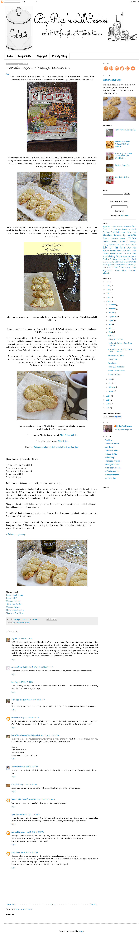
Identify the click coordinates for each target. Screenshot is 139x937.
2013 (108, 400)
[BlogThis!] (49, 619)
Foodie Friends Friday (14, 595)
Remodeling (122, 259)
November (112, 309)
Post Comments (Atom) (24, 909)
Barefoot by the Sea (112, 468)
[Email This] (47, 619)
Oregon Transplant (112, 475)
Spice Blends (111, 265)
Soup (105, 265)
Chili (134, 232)
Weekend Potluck (12, 607)
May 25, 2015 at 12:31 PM (50, 735)
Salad (134, 259)
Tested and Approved (123, 265)
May (110, 332)
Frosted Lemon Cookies (116, 371)
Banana (128, 227)
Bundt (113, 232)
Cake (118, 232)
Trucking (127, 268)
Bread (134, 229)
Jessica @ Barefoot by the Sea (23, 667)
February (112, 387)
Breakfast (106, 232)
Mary (13, 853)
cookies (26, 623)
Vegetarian (107, 270)
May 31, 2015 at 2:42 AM (35, 832)
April (110, 379)
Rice (128, 259)
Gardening (123, 241)
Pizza (129, 254)
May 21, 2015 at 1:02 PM (23, 639)
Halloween (112, 245)
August (111, 321)
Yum (7, 74)
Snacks (133, 262)
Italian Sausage (125, 244)
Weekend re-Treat (13, 601)
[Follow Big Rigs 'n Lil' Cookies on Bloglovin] (112, 418)
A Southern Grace (111, 471)
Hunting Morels (113, 359)
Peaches (106, 254)
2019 (108, 286)
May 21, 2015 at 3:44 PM (44, 667)
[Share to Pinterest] (56, 619)
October (112, 313)
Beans (105, 229)
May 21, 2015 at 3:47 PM (24, 682)
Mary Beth (15, 784)
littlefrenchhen (110, 478)
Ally (13, 639)
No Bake (123, 251)
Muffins (117, 251)
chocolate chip (119, 235)
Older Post (93, 905)
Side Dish (118, 262)
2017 (108, 294)
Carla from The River (19, 700)
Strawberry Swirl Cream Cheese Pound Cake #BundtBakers (123, 156)
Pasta (134, 251)
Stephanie (15, 767)
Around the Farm (114, 375)
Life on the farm (114, 247)
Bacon (123, 227)
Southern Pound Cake (122, 165)
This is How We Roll (13, 604)
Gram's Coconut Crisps (112, 80)
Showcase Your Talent (14, 613)
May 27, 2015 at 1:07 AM (28, 784)
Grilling (105, 245)
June (111, 328)
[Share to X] (51, 619)
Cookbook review (17, 623)
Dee (13, 682)
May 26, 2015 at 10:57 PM (28, 767)
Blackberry (126, 229)
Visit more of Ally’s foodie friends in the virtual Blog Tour (56, 447)
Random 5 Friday (110, 259)
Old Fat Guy (109, 458)
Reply (13, 659)
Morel (112, 251)
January (112, 391)
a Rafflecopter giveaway (15, 534)
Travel (121, 267)
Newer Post (11, 905)
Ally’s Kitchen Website (68, 435)
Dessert (106, 241)
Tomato (115, 268)
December (112, 305)
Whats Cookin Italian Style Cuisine (24, 799)
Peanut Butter (116, 254)
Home (10, 56)
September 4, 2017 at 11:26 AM (27, 853)
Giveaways (132, 242)
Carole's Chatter (111, 454)
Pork (134, 254)
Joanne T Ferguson (18, 832)
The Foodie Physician (112, 461)
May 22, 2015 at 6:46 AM (36, 700)
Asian (119, 227)
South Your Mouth (112, 444)
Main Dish (131, 248)
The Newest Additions (116, 356)
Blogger (81, 931)
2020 (108, 282)
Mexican (106, 251)
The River (108, 440)
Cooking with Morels (115, 339)
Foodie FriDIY (11, 598)
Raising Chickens (115, 256)
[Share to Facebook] (54, 619)
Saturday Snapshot (108, 262)
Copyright (42, 56)
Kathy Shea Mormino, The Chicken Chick (26, 735)
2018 (108, 290)
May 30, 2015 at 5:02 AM (30, 814)
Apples (114, 227)
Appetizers (107, 227)
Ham (118, 245)
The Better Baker (111, 451)
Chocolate (107, 235)
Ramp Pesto (112, 363)
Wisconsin (106, 273)
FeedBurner (124, 216)
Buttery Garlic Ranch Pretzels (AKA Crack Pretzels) (122, 144)
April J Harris (16, 814)
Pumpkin (106, 257)
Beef (110, 229)
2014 (108, 396)
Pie (125, 254)
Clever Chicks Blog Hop (15, 610)
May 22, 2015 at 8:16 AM (30, 718)
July (110, 324)
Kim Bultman (16, 718)
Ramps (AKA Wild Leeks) (116, 367)
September (113, 317)
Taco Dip (111, 336)
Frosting (114, 242)
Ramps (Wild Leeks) (129, 257)
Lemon (134, 245)
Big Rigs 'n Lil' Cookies (124, 426)
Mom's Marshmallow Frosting (125, 130)
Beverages (117, 229)
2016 (108, 298)
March (111, 383)
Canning (123, 232)
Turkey (133, 268)
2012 (108, 404)
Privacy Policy (59, 56)
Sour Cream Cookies (122, 177)
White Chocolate (129, 270)
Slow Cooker (126, 262)
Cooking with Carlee (112, 464)
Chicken (129, 232)
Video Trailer (63, 441)
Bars (134, 226)
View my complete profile (123, 430)
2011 (108, 408)
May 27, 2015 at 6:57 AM (46, 799)
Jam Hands (109, 447)
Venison (117, 270)
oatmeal (129, 251)
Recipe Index (24, 56)
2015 (108, 301)
